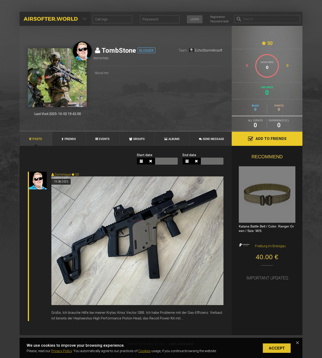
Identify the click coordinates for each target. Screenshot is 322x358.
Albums (174, 139)
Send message (213, 139)
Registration (217, 17)
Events (104, 139)
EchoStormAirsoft (208, 50)
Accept (277, 348)
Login (194, 19)
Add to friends (271, 138)
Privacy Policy (61, 351)
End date (189, 155)
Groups (139, 139)
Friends (70, 139)
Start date (144, 155)
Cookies (144, 351)
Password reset (219, 21)
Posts (37, 139)
